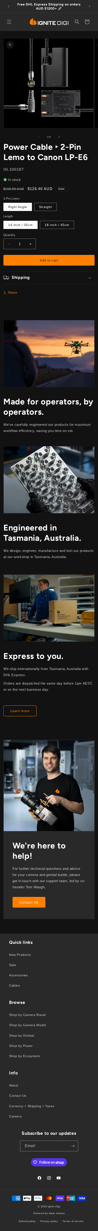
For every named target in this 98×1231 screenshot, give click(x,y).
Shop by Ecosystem (24, 1056)
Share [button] (12, 292)
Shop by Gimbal (21, 1035)
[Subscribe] (73, 1146)
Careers (15, 1116)
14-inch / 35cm (20, 225)
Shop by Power (21, 1046)
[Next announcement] (90, 6)
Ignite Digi (54, 1206)
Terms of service (73, 1221)
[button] (9, 22)
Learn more (20, 711)
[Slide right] (59, 137)
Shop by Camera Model (27, 1025)
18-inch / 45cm (57, 225)
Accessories (18, 975)
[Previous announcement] (8, 6)
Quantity (9, 235)
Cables (14, 985)
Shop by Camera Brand (27, 1015)
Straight (45, 207)
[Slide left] (39, 137)
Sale (12, 965)
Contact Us (29, 902)
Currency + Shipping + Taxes (31, 1106)
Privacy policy (49, 1221)
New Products (20, 955)
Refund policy (27, 1221)
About (13, 1085)
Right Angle (17, 207)
